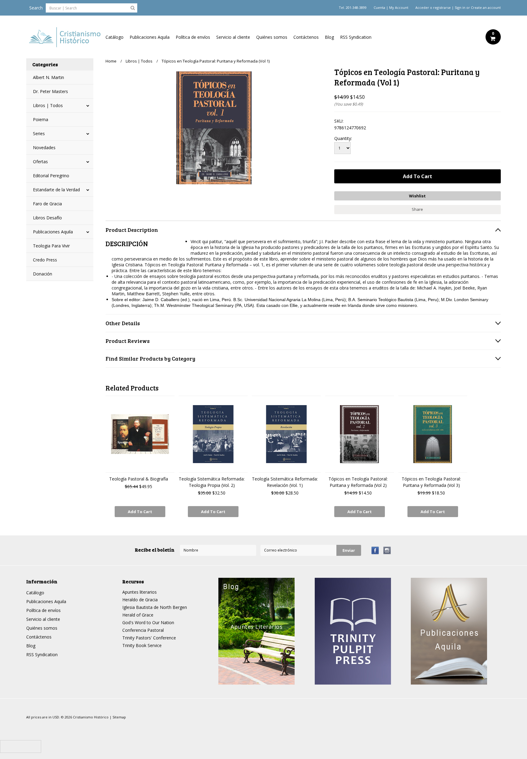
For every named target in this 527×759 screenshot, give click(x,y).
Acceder (422, 7)
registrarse (442, 7)
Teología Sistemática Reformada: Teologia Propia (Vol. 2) (212, 482)
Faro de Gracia (47, 204)
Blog (329, 37)
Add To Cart (140, 511)
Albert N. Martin (48, 77)
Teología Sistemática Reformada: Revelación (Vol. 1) (285, 482)
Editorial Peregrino (51, 175)
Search (36, 8)
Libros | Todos (48, 105)
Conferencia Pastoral (143, 630)
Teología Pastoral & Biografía (138, 479)
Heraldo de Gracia (140, 600)
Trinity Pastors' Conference (149, 638)
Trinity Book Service (142, 645)
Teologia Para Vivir (51, 246)
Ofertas (40, 161)
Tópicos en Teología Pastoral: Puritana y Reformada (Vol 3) (431, 482)
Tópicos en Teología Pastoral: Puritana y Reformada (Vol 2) (358, 482)
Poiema (40, 119)
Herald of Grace (137, 615)
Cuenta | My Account (391, 7)
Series (39, 133)
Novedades (44, 147)
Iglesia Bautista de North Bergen (154, 607)
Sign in (460, 7)
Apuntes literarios (139, 592)
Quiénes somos (271, 37)
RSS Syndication (355, 37)
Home (111, 61)
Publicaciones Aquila (150, 37)
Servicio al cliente (233, 37)
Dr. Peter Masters (50, 91)
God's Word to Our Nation (148, 622)
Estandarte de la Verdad (56, 189)
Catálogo (115, 37)
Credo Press (45, 260)
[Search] (132, 7)
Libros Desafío (47, 218)
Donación (42, 274)
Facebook (375, 550)
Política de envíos (193, 37)
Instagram (387, 550)
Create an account (486, 7)
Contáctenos (306, 37)
